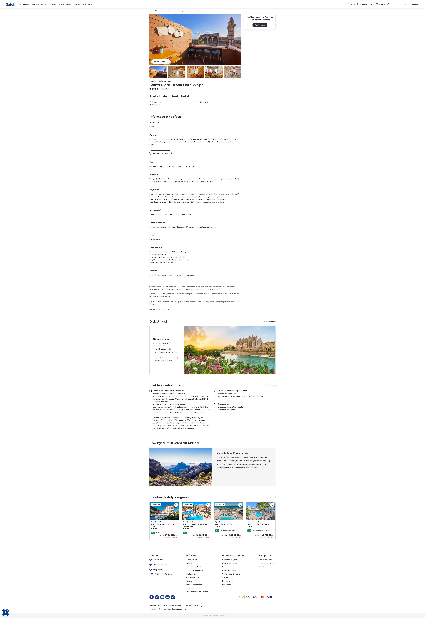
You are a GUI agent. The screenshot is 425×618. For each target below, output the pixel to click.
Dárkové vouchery (229, 570)
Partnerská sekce (176, 606)
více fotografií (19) (161, 61)
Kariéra (189, 581)
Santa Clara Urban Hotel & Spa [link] (193, 11)
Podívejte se (260, 25)
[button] (5, 612)
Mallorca (179, 11)
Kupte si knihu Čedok (267, 563)
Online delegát (228, 577)
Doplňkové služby (229, 563)
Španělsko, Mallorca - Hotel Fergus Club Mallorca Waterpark (196, 504)
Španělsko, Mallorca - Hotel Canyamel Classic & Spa (163, 504)
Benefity (225, 567)
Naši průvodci (227, 581)
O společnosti (191, 560)
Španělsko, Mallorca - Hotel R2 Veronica (228, 503)
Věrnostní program (229, 560)
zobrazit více (271, 497)
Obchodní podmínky (194, 570)
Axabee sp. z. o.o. (180, 609)
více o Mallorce (270, 322)
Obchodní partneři (193, 567)
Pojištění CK (191, 574)
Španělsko (171, 11)
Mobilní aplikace (265, 560)
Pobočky (189, 563)
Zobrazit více (270, 385)
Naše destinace (162, 11)
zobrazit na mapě (160, 153)
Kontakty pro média (194, 584)
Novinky (261, 567)
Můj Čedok (226, 584)
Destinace (190, 588)
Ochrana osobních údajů (194, 606)
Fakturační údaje (192, 577)
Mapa (169, 81)
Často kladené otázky (231, 574)
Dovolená (152, 11)
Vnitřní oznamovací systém (197, 592)
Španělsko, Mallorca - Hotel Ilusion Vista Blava (260, 504)
